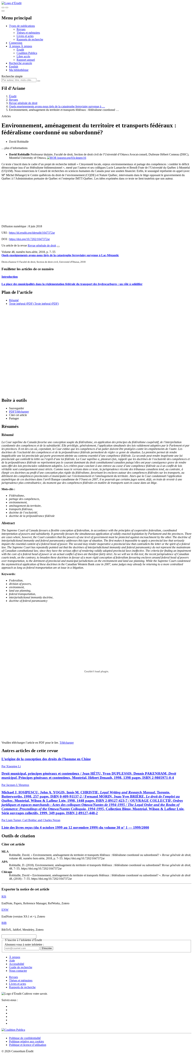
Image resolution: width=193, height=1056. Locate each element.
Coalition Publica (27, 53)
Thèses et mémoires (28, 32)
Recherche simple (12, 76)
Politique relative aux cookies (26, 1041)
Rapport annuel (26, 59)
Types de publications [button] (22, 25)
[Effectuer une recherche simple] (3, 7)
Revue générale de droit (23, 103)
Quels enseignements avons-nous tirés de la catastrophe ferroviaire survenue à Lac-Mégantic (60, 255)
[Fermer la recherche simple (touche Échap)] (6, 7)
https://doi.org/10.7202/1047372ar (29, 239)
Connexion (15, 42)
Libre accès (23, 56)
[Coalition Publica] (13, 1029)
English (13, 66)
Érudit (20, 49)
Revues (21, 29)
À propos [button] (15, 46)
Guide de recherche (20, 967)
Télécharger (67, 742)
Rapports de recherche (30, 39)
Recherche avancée (20, 63)
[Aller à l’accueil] (11, 3)
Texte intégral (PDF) (21, 303)
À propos (26, 46)
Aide (12, 960)
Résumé (14, 300)
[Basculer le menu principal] (3, 10)
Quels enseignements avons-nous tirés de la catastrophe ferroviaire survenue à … (57, 106)
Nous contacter (18, 970)
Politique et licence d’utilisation (27, 1044)
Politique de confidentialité (25, 1038)
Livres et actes (25, 36)
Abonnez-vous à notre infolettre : (24, 944)
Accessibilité (16, 963)
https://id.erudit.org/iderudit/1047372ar (32, 232)
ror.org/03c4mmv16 (74, 157)
